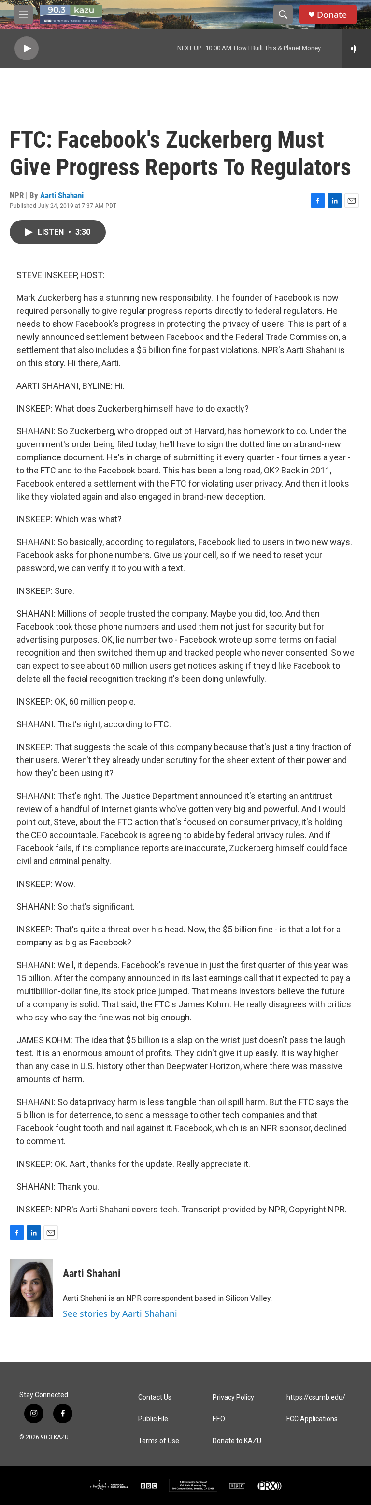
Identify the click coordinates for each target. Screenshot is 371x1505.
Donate (332, 15)
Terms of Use (158, 1441)
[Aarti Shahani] (31, 1288)
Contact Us (154, 1397)
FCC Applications (312, 1419)
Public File (153, 1419)
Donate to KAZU (237, 1441)
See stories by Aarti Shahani (120, 1313)
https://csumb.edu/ (315, 1397)
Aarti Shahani (62, 195)
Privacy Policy (233, 1397)
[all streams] (356, 48)
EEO (219, 1419)
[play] (26, 48)
